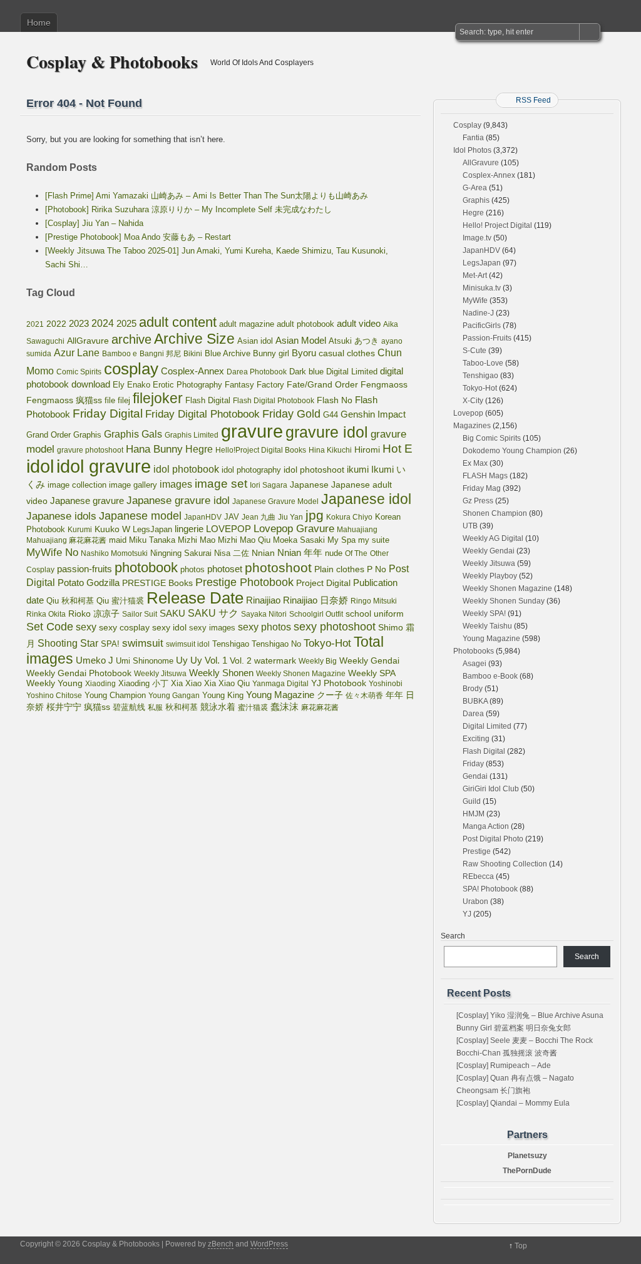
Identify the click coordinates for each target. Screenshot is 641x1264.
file (110, 400)
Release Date (195, 598)
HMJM (474, 813)
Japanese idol (366, 499)
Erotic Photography (187, 384)
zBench (220, 1244)
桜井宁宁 (63, 707)
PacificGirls (482, 325)
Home (39, 23)
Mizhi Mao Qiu (244, 540)
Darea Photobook (257, 371)
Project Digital (323, 583)
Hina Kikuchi (330, 450)
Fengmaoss (384, 384)
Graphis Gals (133, 434)
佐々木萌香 (364, 695)
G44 (330, 414)
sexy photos (264, 626)
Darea (473, 713)
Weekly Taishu (487, 626)
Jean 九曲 (258, 517)
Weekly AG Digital (493, 538)
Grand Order (48, 435)
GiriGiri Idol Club (491, 788)
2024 (102, 323)
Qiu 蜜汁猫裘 (120, 600)
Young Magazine (280, 694)
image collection (77, 485)
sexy (86, 627)
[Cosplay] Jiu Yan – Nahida (94, 223)
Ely (119, 384)
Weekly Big (318, 661)
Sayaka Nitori (264, 614)
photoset (224, 569)
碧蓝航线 (129, 707)
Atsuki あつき (354, 341)
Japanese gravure (87, 500)
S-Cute (474, 350)
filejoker (158, 398)
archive (131, 339)
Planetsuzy (527, 1155)
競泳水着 (217, 707)
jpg (314, 515)
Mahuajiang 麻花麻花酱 (66, 540)
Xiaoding (100, 683)
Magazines (472, 425)
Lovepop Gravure (294, 529)
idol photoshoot (314, 470)
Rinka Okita (46, 614)
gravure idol (326, 432)
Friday (473, 763)
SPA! (110, 644)
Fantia (473, 137)
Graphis (87, 435)
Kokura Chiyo (349, 517)
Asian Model (300, 340)
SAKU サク (213, 613)
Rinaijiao (263, 600)
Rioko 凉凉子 (94, 614)
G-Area (475, 187)
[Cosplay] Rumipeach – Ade (503, 1065)
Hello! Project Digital (497, 225)
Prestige (477, 851)
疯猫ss (97, 707)
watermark (275, 660)
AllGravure (88, 341)
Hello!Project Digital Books (260, 450)
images (176, 484)
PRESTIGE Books (157, 583)
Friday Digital (108, 413)
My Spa (341, 540)
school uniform (375, 614)
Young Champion (115, 695)
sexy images (212, 628)
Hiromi (367, 450)
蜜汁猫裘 (253, 707)
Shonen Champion (495, 513)
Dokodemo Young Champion (512, 450)
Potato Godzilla (89, 583)
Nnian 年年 (299, 552)
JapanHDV (203, 517)
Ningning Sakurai (181, 553)
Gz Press (478, 500)
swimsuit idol (188, 644)
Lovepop (468, 413)
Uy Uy (189, 660)
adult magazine (246, 324)
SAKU (172, 614)
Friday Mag (482, 488)
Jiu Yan (290, 517)
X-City (473, 400)
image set (221, 483)
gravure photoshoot (90, 450)
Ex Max (475, 463)
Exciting (476, 738)
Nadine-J (478, 313)
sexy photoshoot (335, 626)
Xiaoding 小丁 (143, 683)
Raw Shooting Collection (505, 864)
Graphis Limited (191, 435)
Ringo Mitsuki (374, 601)
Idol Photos (472, 150)
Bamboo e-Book (490, 676)
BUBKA (475, 701)
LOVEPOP (228, 528)
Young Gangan (174, 695)
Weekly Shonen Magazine (301, 673)
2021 (35, 324)
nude (333, 553)
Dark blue (306, 371)
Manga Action (486, 826)
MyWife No (52, 552)
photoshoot (278, 567)
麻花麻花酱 (320, 707)
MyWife (475, 300)
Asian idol (255, 341)
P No (376, 569)
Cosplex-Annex (192, 371)
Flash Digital (207, 400)
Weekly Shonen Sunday (504, 601)
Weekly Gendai (369, 660)
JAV (231, 517)
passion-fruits (84, 568)
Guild (472, 801)
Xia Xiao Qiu (227, 683)
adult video (359, 324)
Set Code (49, 626)
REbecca (478, 876)
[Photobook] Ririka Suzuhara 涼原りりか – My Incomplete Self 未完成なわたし (188, 209)
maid (117, 540)
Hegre (199, 449)
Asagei (474, 663)
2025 (126, 323)
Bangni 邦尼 (160, 353)
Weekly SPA (372, 673)
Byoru (304, 352)
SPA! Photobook (490, 889)
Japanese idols (61, 516)
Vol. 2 (241, 660)
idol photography (251, 470)
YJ (467, 914)
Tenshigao (230, 644)
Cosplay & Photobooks (112, 62)
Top (521, 1245)
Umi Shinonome (144, 660)
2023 (79, 323)
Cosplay (467, 125)
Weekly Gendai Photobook (78, 673)
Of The (356, 553)
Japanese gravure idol (178, 500)
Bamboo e (119, 353)
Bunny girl (271, 353)
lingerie (189, 528)
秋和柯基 (181, 707)
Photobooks (473, 651)
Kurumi (80, 529)
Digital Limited (351, 371)
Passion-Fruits (487, 338)
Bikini (192, 353)
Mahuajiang (357, 529)
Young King (223, 695)
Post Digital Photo (493, 839)
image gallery (133, 485)
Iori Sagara (268, 485)
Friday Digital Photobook (202, 414)
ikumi (358, 470)
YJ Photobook (338, 683)
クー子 (330, 695)
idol (40, 466)
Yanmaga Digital (280, 683)
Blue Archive (227, 353)
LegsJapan (152, 529)
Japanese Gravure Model (275, 501)
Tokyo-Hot (327, 643)
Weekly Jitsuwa (160, 673)
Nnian (263, 553)
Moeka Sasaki (299, 540)
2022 (56, 324)
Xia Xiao (186, 683)
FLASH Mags (485, 475)
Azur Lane (77, 352)
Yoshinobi (386, 683)
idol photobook (186, 469)
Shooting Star (68, 643)
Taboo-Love (483, 363)
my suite (373, 540)
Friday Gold (291, 413)
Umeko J (94, 660)
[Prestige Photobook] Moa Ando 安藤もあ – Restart (138, 237)
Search (453, 936)
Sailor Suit (139, 614)
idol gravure (103, 466)
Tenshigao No (276, 644)
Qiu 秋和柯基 (70, 600)
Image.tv (477, 238)
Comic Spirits (78, 371)
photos (192, 569)
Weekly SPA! (484, 613)
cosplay (131, 368)
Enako (138, 384)
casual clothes (347, 353)
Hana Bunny (154, 449)
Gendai (475, 776)
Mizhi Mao (196, 540)
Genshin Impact (373, 414)
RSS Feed (533, 100)
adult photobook (305, 324)
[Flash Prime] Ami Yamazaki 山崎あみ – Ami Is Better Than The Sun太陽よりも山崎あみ (206, 195)
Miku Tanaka (152, 540)
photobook (146, 567)
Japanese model (140, 516)
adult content (178, 322)
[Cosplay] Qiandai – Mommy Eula (513, 1103)
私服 (155, 707)
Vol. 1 (216, 660)
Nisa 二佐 (231, 553)
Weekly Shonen (221, 672)
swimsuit (142, 643)
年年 (394, 695)
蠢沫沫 (284, 707)
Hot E (397, 448)
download (90, 384)
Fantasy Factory (254, 385)
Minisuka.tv (482, 288)
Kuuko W (112, 529)
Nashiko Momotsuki (114, 553)
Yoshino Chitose (54, 695)
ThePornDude (527, 1170)
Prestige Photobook (244, 582)
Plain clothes (339, 569)
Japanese (309, 485)
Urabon (475, 901)
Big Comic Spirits (492, 438)
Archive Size (194, 339)
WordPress (269, 1244)
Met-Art (475, 275)
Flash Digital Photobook (273, 400)
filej (124, 400)
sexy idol (169, 627)
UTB (470, 526)
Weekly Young (54, 683)
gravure (252, 431)
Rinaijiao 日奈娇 (315, 600)
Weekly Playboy (490, 576)
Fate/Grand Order (322, 384)
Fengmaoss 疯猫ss (64, 400)
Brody (473, 688)
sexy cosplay (124, 627)
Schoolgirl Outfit (316, 614)
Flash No (334, 400)
